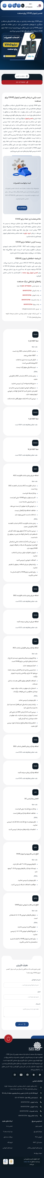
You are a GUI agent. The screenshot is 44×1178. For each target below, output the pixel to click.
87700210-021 (26, 286)
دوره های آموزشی (7, 1148)
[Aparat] (14, 1074)
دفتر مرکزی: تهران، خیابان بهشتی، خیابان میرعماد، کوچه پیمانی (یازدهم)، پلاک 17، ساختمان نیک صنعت (20, 1087)
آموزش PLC (38, 1137)
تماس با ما (9, 1126)
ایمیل (38, 992)
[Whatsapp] (39, 1074)
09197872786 (27, 295)
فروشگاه (9, 1142)
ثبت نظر (20, 1024)
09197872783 (27, 290)
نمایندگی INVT (37, 1142)
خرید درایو (27, 233)
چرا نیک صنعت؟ (7, 1131)
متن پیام (38, 1004)
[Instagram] (33, 1074)
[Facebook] (27, 1074)
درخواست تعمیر (20, 76)
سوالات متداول (8, 1137)
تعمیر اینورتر (29, 118)
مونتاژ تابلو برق (38, 1131)
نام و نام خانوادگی (36, 980)
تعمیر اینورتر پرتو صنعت (30, 272)
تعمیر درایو (39, 1126)
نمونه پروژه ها (38, 1153)
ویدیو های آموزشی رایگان (34, 1148)
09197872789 (26, 300)
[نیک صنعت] (39, 5)
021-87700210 (20, 82)
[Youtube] (21, 1074)
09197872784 (28, 304)
